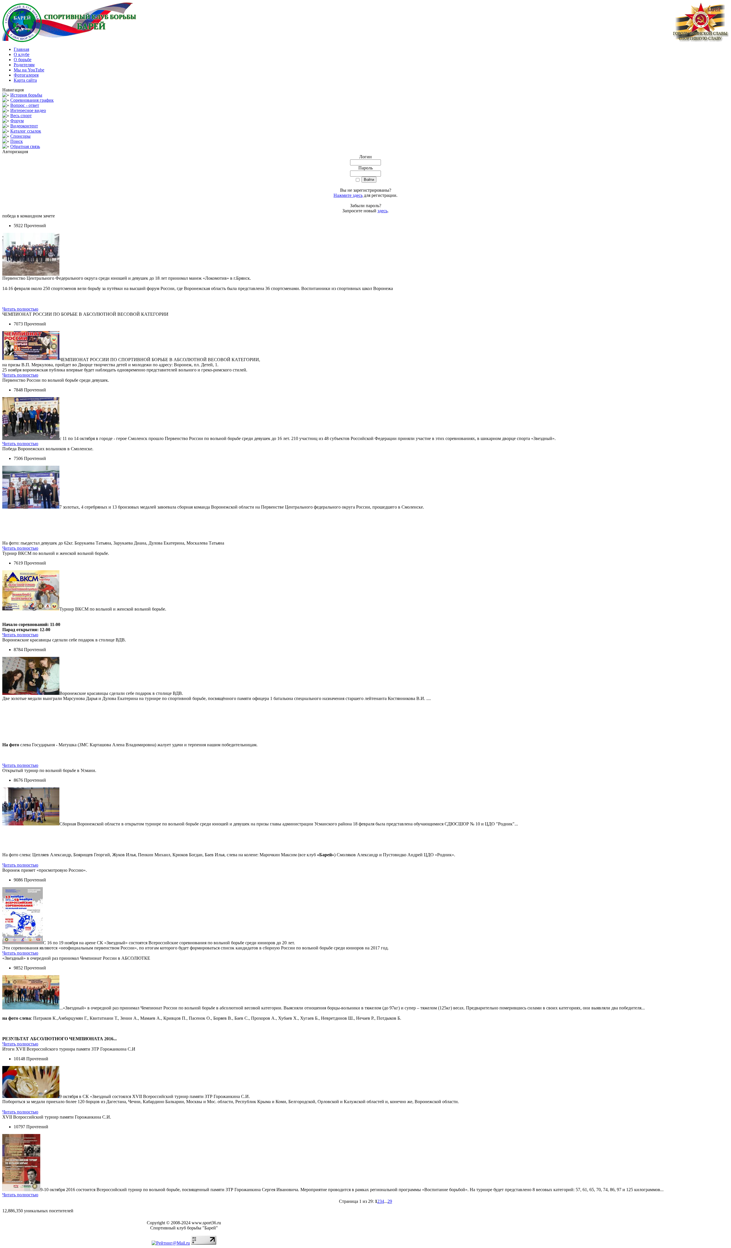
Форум (17, 120)
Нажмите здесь (348, 195)
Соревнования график (32, 100)
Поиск (16, 141)
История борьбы (26, 95)
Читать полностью (20, 309)
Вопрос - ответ (24, 105)
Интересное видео (28, 110)
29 (389, 1201)
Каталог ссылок (25, 131)
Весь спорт (21, 115)
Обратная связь (25, 146)
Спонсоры (20, 136)
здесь (382, 210)
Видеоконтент (24, 125)
